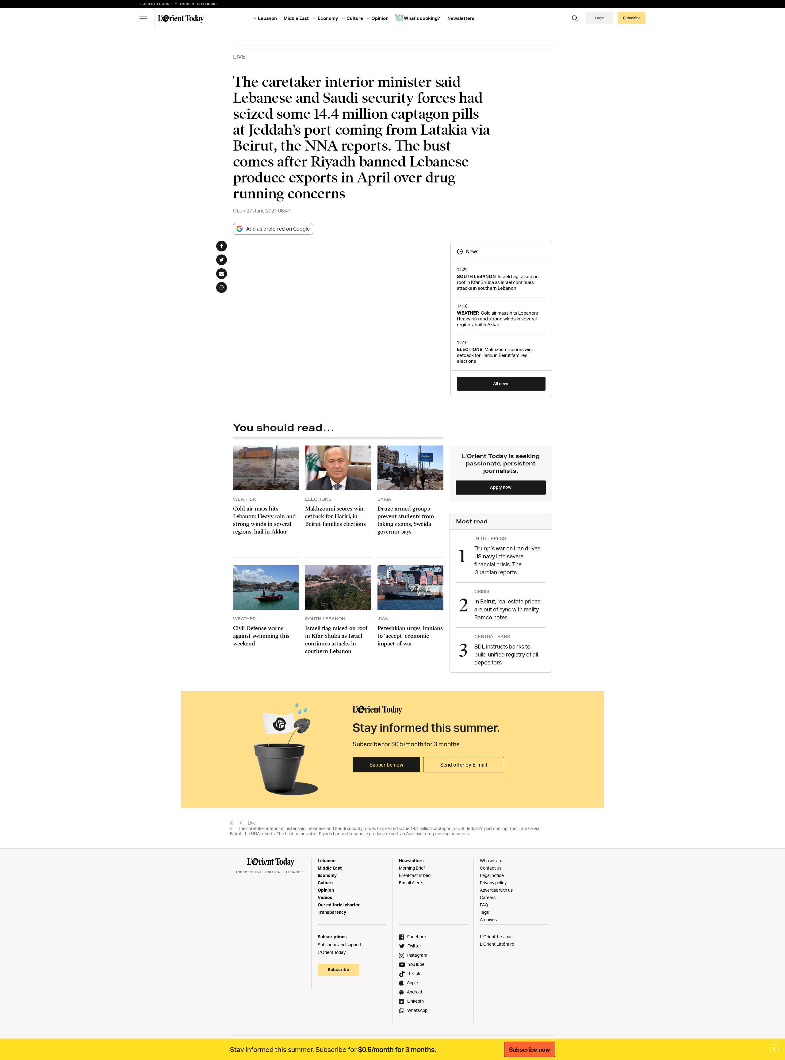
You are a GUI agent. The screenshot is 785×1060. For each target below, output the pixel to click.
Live (239, 56)
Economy (327, 875)
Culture (325, 882)
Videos (325, 897)
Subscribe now (386, 765)
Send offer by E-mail (463, 765)
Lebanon (326, 860)
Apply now (500, 487)
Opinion (326, 890)
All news (501, 383)
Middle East (330, 868)
